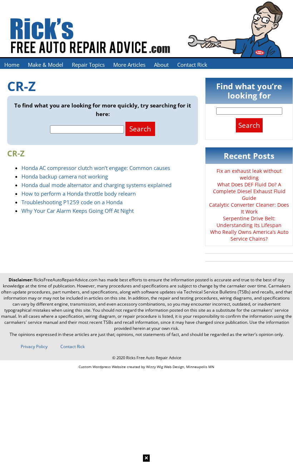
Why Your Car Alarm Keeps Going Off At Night (77, 210)
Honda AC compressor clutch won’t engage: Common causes (95, 167)
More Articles (129, 64)
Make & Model (45, 64)
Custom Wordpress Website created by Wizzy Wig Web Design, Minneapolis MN (146, 366)
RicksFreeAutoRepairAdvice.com (66, 280)
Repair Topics (88, 64)
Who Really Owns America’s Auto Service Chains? (249, 235)
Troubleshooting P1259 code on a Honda (72, 202)
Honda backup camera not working (64, 176)
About (161, 64)
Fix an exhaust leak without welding (249, 174)
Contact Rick (192, 64)
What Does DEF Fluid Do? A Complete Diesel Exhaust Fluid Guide (249, 191)
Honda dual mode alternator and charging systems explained (96, 185)
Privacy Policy (34, 346)
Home (11, 64)
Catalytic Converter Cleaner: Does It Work (249, 208)
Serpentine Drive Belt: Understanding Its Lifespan (249, 222)
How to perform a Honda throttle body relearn (78, 193)
